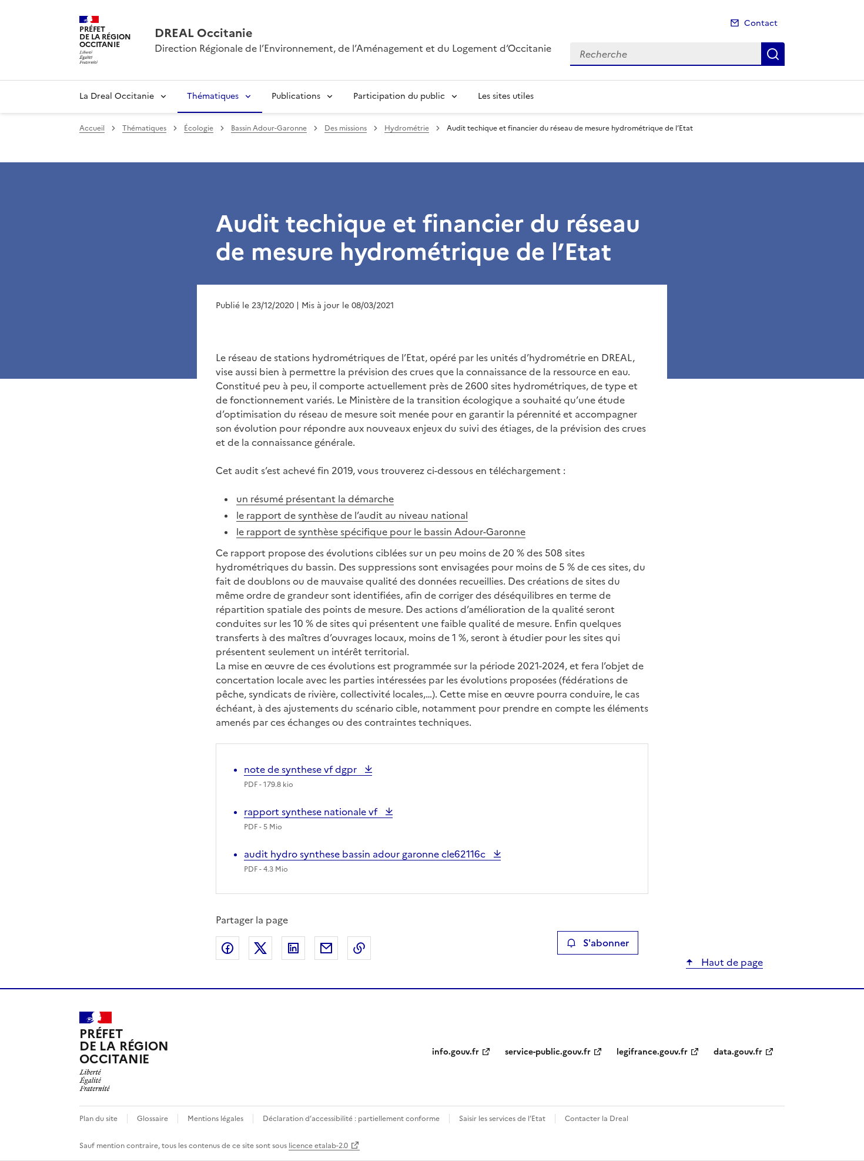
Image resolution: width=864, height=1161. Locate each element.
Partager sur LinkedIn (293, 948)
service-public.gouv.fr (548, 1052)
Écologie (198, 128)
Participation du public (399, 96)
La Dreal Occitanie (116, 96)
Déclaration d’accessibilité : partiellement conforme (351, 1118)
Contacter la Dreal (596, 1118)
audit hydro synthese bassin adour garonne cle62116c (366, 854)
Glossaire (152, 1118)
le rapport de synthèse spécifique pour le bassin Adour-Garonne (380, 532)
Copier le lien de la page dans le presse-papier (359, 948)
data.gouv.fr (738, 1052)
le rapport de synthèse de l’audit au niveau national (352, 515)
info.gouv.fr (455, 1052)
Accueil (92, 128)
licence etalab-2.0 (318, 1145)
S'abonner (606, 943)
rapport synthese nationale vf (312, 812)
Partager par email (326, 948)
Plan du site (98, 1118)
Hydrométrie (406, 128)
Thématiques (213, 96)
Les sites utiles (506, 96)
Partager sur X (260, 948)
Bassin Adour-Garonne (269, 128)
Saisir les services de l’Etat (502, 1118)
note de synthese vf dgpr (301, 769)
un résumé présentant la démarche (315, 499)
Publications (296, 96)
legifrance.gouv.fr (652, 1052)
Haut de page (731, 962)
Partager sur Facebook (227, 948)
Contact (761, 23)
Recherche (773, 54)
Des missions (345, 128)
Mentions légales (215, 1118)
